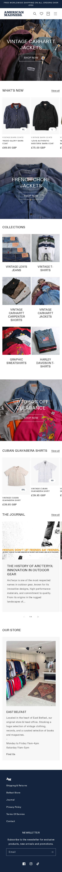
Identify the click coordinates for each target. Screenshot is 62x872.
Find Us (10, 754)
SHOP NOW (31, 195)
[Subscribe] (52, 851)
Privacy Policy (13, 807)
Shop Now (31, 57)
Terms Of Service (15, 814)
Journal (10, 799)
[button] (55, 13)
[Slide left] (24, 616)
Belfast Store (13, 792)
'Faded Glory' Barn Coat (12, 142)
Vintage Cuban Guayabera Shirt (11, 499)
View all (55, 90)
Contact (10, 821)
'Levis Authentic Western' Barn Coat (42, 142)
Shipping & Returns (16, 785)
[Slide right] (37, 616)
